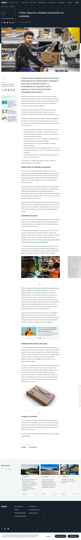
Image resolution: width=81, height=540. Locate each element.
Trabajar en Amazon (42, 2)
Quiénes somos (25, 2)
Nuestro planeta (61, 2)
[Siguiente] (30, 281)
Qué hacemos (33, 2)
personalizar (48, 536)
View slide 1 (39, 284)
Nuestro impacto (52, 2)
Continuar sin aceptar (60, 536)
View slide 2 (41, 284)
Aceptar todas (73, 536)
